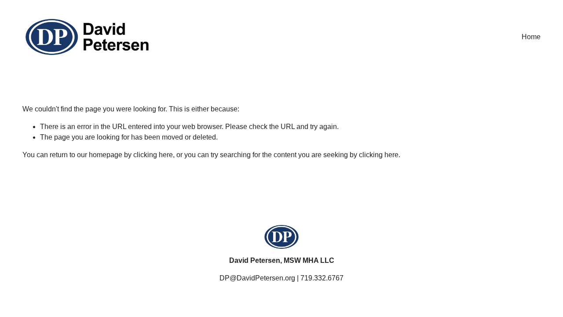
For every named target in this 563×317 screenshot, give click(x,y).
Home (531, 37)
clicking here (153, 154)
